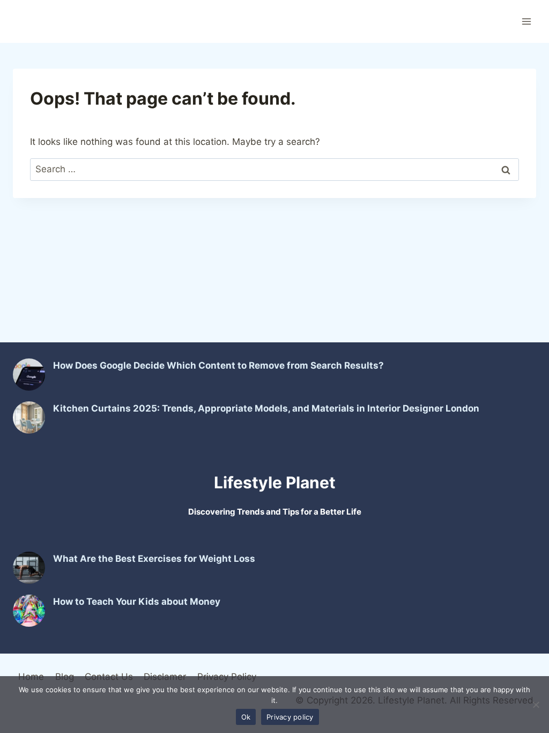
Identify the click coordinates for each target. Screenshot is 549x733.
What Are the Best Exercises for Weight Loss (154, 558)
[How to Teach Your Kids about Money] (29, 611)
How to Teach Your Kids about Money (136, 601)
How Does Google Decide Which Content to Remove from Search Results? (218, 365)
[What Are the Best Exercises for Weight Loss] (29, 568)
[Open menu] (526, 21)
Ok (246, 717)
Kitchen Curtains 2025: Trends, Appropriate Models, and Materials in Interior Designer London (266, 408)
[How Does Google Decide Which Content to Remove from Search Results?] (29, 374)
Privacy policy (290, 717)
